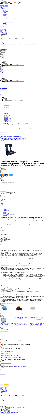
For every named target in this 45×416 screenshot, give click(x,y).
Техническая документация (8, 214)
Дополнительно (6, 213)
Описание (5, 208)
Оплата (4, 211)
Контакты (2, 372)
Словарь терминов (6, 20)
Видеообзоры (5, 24)
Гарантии (5, 215)
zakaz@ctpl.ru (3, 29)
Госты (4, 13)
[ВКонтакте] (1, 175)
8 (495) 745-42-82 (3, 30)
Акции (1, 368)
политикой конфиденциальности (19, 366)
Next (2, 315)
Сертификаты (5, 11)
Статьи (4, 15)
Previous (2, 304)
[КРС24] (9, 158)
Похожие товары (4, 303)
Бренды (4, 10)
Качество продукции (7, 17)
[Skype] (11, 175)
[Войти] (1, 91)
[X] (6, 175)
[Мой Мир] (4, 175)
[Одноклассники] (3, 175)
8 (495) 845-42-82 (3, 33)
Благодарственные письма (8, 22)
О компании (2, 371)
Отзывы (4, 12)
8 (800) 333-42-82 (3, 32)
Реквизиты (5, 14)
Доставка (5, 212)
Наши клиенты (6, 16)
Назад (7, 116)
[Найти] (3, 56)
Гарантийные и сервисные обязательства (11, 18)
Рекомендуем (10, 303)
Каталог (2, 367)
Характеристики (6, 210)
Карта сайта (2, 374)
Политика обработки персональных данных (9, 412)
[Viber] (7, 175)
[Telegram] (12, 175)
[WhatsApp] (9, 175)
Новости (4, 23)
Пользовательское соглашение (6, 413)
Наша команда (6, 19)
